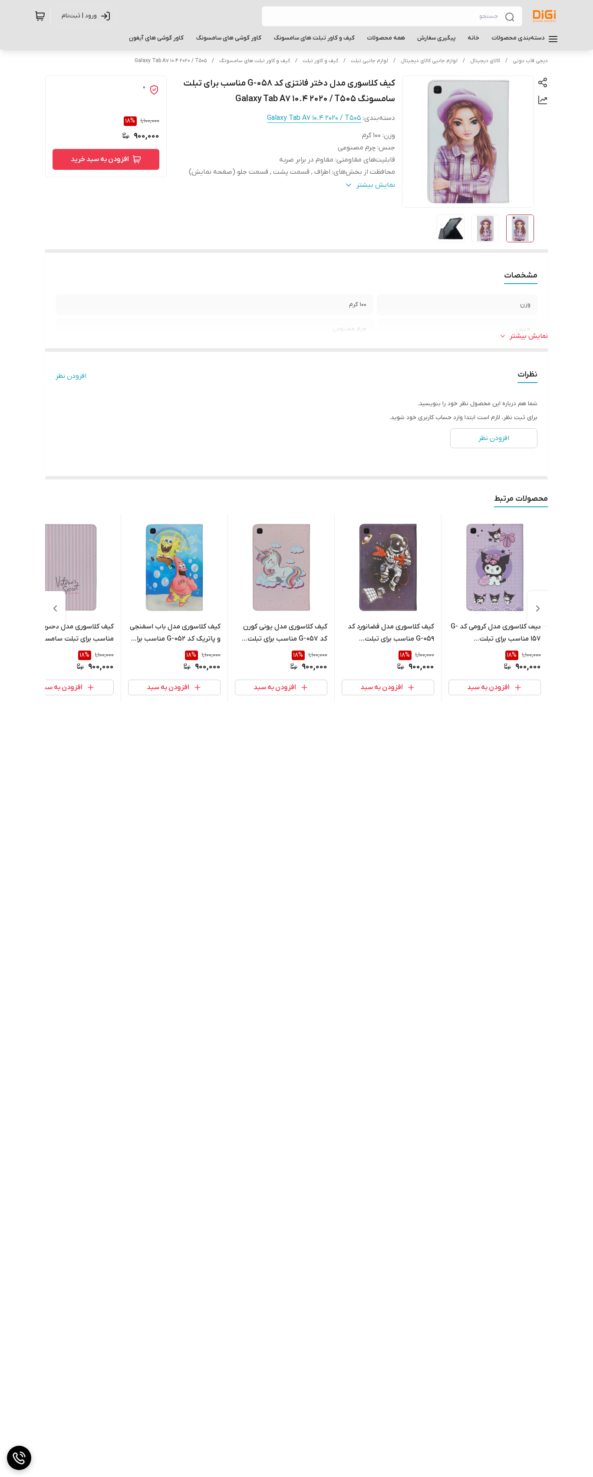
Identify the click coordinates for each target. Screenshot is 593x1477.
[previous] (537, 608)
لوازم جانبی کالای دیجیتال (429, 60)
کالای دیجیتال (485, 60)
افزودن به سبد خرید (100, 159)
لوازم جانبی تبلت (369, 60)
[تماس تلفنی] (19, 1458)
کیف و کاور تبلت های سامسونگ (254, 60)
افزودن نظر (71, 376)
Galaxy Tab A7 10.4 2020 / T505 (171, 60)
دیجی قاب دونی (530, 60)
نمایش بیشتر (529, 336)
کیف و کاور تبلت (320, 60)
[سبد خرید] (40, 16)
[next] (55, 608)
